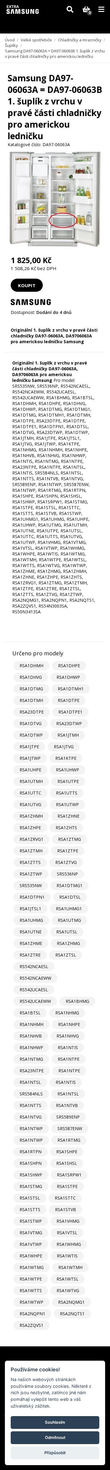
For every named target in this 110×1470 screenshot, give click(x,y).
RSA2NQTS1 (72, 1314)
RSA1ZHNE (68, 816)
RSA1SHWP (31, 1175)
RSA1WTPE (31, 1279)
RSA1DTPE (68, 700)
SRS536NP (67, 874)
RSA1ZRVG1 (31, 839)
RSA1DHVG (31, 677)
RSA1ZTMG (69, 839)
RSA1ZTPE (67, 851)
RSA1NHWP (31, 1047)
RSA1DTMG (31, 689)
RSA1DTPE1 (70, 712)
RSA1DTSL (70, 897)
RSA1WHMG (69, 1244)
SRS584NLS (31, 1094)
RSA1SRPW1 (69, 1175)
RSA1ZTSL (65, 955)
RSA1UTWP (67, 804)
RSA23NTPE (32, 1070)
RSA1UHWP (67, 770)
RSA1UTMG (69, 920)
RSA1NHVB (31, 1036)
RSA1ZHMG (68, 943)
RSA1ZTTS (30, 862)
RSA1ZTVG (66, 862)
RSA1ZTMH (31, 851)
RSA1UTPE (68, 781)
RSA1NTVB (67, 1105)
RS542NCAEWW (35, 978)
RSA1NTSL (30, 1082)
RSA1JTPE (29, 746)
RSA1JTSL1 (30, 908)
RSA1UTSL (66, 932)
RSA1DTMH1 (71, 689)
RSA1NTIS (68, 1047)
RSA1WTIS (67, 1256)
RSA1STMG (31, 1186)
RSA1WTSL (68, 1279)
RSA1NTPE (68, 1059)
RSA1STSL (30, 1198)
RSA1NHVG (68, 1036)
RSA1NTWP (31, 1128)
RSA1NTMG (31, 1059)
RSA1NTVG (31, 1117)
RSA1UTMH (31, 781)
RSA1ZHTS (66, 827)
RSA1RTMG (68, 1140)
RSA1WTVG (68, 1290)
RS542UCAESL (34, 989)
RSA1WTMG (32, 1267)
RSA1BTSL (30, 1013)
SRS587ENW (69, 1128)
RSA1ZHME (31, 943)
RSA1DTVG (31, 723)
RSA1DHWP (68, 677)
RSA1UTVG (30, 804)
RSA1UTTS (66, 793)
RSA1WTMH (70, 1267)
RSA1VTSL (67, 1233)
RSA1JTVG (64, 746)
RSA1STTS (30, 1209)
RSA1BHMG (77, 1001)
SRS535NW (31, 885)
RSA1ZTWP (31, 874)
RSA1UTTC (30, 793)
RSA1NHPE (69, 1024)
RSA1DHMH (31, 665)
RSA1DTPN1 (32, 897)
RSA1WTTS (31, 1290)
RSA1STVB (65, 1209)
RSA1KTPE (65, 758)
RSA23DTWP (69, 723)
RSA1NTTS (30, 1105)
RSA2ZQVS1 (31, 1325)
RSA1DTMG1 (69, 885)
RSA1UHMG (31, 920)
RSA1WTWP (31, 1302)
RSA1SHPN (31, 1163)
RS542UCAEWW (35, 1001)
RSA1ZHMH (31, 816)
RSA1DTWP (31, 735)
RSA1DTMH (31, 700)
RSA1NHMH (31, 1024)
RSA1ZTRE (30, 955)
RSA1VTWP (31, 1244)
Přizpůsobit (55, 1452)
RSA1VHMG (68, 1221)
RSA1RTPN (31, 1151)
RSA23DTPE (32, 712)
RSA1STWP (31, 1221)
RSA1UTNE (31, 932)
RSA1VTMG (31, 1233)
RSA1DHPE (69, 665)
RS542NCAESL (34, 966)
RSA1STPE (67, 1186)
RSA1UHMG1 (69, 908)
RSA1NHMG (67, 1013)
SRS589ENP (68, 1117)
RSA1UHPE (30, 770)
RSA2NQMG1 (71, 1302)
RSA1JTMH (68, 735)
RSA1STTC (65, 1198)
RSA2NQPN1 (32, 1314)
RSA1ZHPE (30, 827)
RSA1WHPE (31, 1256)
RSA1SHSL (66, 1163)
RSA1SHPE (66, 1151)
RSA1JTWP (30, 758)
